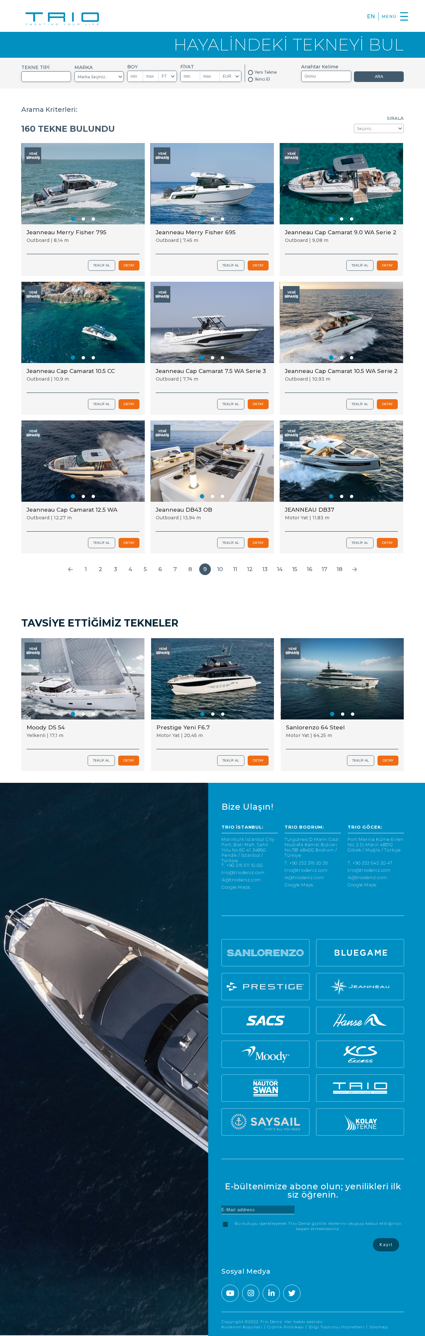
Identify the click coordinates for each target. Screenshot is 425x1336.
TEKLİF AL (101, 265)
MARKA (83, 67)
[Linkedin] (271, 1293)
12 (250, 569)
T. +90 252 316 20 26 (306, 863)
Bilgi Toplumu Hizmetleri (336, 1326)
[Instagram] (250, 1293)
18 (339, 569)
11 (235, 569)
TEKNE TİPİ (35, 67)
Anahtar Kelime (319, 66)
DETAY (129, 265)
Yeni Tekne (266, 72)
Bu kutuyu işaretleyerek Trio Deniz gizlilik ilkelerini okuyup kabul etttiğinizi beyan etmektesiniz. (318, 1226)
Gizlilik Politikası (285, 1326)
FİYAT (187, 66)
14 (280, 569)
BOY (132, 66)
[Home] (62, 19)
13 (265, 569)
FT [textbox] (164, 76)
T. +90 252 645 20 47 (370, 863)
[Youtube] (230, 1293)
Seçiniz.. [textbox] (365, 128)
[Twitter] (291, 1293)
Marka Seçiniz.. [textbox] (92, 76)
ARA (379, 76)
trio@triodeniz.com (243, 872)
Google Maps (235, 887)
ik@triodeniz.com (241, 880)
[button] (73, 219)
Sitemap (378, 1326)
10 (220, 569)
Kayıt (386, 1244)
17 (324, 569)
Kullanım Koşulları (241, 1326)
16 (309, 569)
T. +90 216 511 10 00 (242, 865)
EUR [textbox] (227, 76)
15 (294, 569)
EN (371, 16)
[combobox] (46, 76)
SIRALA (395, 118)
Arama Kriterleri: (49, 109)
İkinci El (262, 79)
